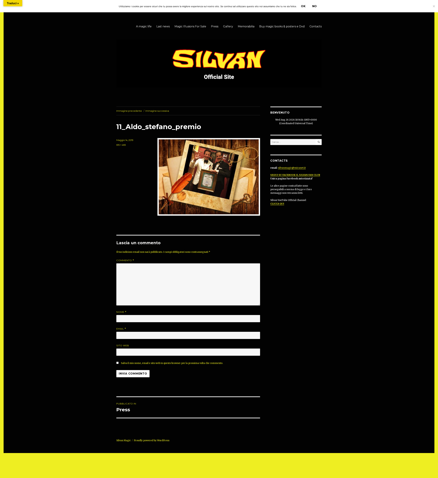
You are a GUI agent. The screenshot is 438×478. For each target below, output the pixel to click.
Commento (125, 260)
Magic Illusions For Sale (190, 26)
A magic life (144, 26)
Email (121, 328)
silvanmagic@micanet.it (292, 167)
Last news (163, 26)
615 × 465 (121, 144)
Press (214, 26)
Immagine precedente (129, 110)
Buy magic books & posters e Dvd (282, 26)
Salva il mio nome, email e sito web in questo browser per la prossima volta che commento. (172, 363)
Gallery (228, 26)
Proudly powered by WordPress (151, 440)
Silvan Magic (123, 440)
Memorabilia (246, 26)
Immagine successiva (157, 110)
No (314, 6)
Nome (121, 312)
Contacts (316, 26)
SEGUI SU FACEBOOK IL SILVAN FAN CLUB (295, 175)
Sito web (122, 345)
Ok (303, 6)
